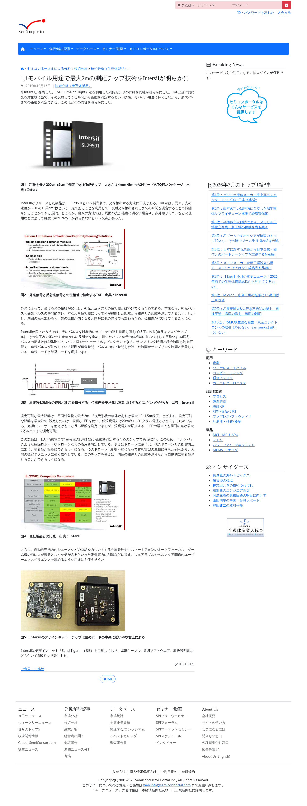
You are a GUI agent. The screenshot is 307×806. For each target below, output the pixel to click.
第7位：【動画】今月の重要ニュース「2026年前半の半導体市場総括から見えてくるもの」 (244, 281)
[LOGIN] (286, 5)
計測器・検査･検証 (227, 421)
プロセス (219, 396)
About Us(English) (216, 756)
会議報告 (70, 742)
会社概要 (208, 716)
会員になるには (213, 729)
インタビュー (166, 742)
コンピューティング (228, 373)
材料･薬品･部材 (224, 411)
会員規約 (188, 771)
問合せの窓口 (212, 736)
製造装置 (219, 401)
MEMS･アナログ (225, 450)
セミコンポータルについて (149, 48)
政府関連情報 (28, 736)
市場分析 (70, 716)
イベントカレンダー (125, 736)
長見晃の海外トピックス (231, 475)
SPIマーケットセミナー (173, 729)
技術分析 (81, 68)
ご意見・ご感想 (32, 669)
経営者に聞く (74, 736)
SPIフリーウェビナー (172, 716)
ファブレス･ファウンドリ (232, 416)
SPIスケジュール (168, 736)
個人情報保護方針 (143, 771)
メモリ (218, 440)
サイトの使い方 (213, 722)
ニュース (36, 48)
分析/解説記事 (59, 48)
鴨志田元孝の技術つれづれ (233, 485)
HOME (108, 679)
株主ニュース (28, 749)
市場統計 (116, 716)
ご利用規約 (169, 771)
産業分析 (70, 729)
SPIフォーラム (167, 722)
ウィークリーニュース (35, 722)
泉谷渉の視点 (223, 480)
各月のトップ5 (29, 729)
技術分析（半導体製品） (109, 68)
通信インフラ (223, 378)
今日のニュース (30, 716)
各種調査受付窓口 (215, 742)
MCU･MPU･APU (225, 435)
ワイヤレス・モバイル (229, 368)
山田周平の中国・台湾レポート (236, 500)
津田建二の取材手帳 (228, 505)
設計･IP (218, 406)
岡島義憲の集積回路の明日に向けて (239, 495)
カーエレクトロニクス (229, 383)
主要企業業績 (120, 722)
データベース (86, 48)
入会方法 (284, 12)
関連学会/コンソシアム (127, 729)
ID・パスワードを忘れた (255, 12)
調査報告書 (118, 742)
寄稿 (67, 756)
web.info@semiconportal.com (167, 785)
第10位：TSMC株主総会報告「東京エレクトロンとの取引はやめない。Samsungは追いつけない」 (244, 327)
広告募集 (209, 749)
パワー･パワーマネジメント (234, 445)
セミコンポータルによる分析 (49, 68)
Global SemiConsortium (37, 742)
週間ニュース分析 (77, 749)
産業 (216, 363)
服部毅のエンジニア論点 (231, 490)
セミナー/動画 (112, 48)
